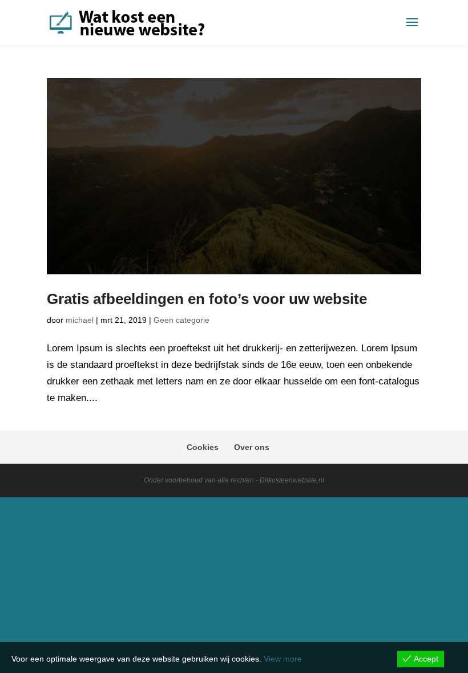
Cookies (203, 447)
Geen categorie (181, 320)
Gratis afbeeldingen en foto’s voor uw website (207, 298)
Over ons (251, 447)
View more (283, 658)
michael (80, 320)
